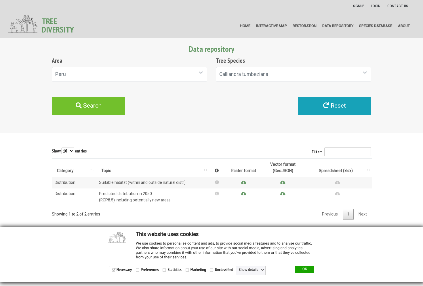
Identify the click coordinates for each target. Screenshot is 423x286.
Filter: (317, 152)
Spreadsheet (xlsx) (336, 171)
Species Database (375, 25)
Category (65, 171)
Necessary (124, 269)
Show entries (69, 151)
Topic (106, 171)
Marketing (198, 269)
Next (363, 214)
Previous (330, 214)
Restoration (305, 25)
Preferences (150, 269)
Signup (358, 6)
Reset (337, 105)
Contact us (397, 6)
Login (375, 6)
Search (92, 105)
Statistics (174, 269)
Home (245, 25)
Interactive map (271, 25)
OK (304, 269)
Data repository (337, 25)
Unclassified (224, 269)
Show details (248, 270)
